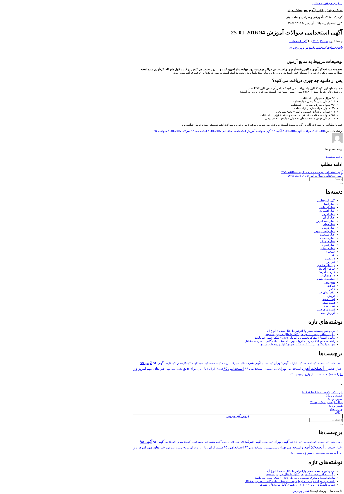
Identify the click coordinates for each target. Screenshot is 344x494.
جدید (173, 369)
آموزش (251, 130)
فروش (331, 295)
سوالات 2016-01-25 (179, 130)
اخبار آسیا (329, 203)
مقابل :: (316, 374)
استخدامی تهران (289, 368)
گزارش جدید (328, 312)
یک (291, 374)
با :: (204, 368)
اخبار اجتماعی (327, 207)
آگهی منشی (215, 363)
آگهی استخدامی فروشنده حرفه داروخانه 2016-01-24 (312, 172)
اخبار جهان (329, 224)
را (338, 374)
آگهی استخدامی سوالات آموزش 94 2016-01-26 (315, 175)
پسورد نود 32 (335, 398)
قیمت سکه (328, 302)
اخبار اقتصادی (327, 210)
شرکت (331, 285)
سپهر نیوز (329, 282)
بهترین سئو (336, 409)
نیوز (310, 374)
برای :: (191, 368)
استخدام (330, 251)
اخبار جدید (335, 368)
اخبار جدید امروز (325, 220)
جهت (168, 369)
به (184, 368)
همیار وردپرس (300, 490)
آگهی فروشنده (228, 363)
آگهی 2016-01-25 (292, 130)
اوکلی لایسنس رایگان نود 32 (326, 402)
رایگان (339, 412)
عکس (331, 289)
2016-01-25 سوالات (314, 130)
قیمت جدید (328, 299)
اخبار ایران (329, 217)
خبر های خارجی (326, 265)
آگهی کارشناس (184, 363)
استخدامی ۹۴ (199, 130)
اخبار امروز (328, 214)
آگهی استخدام (323, 363)
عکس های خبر (326, 292)
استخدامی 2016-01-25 (220, 130)
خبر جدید (330, 258)
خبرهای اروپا (328, 275)
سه (335, 374)
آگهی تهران (281, 363)
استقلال (219, 369)
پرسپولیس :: (299, 374)
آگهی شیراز (239, 363)
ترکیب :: (179, 369)
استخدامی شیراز (271, 369)
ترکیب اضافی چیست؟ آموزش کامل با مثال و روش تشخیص (299, 334)
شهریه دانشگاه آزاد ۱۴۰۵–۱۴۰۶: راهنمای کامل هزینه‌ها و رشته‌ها (297, 344)
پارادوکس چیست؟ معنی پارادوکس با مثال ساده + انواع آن (301, 330)
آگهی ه (194, 363)
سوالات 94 (160, 130)
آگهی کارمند (170, 363)
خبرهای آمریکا (327, 272)
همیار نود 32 (336, 405)
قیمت (323, 374)
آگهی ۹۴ (277, 130)
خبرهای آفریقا (327, 268)
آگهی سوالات (263, 130)
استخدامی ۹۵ (233, 368)
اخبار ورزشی (327, 248)
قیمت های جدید (326, 309)
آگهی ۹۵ (146, 363)
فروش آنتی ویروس (237, 416)
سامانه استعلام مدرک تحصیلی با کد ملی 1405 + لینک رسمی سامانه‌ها (294, 337)
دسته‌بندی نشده (326, 278)
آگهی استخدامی (298, 41)
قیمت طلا (329, 306)
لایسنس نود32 (334, 395)
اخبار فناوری (328, 244)
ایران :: (211, 368)
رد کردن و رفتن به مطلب (327, 3)
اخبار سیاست (327, 234)
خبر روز (330, 261)
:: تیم (340, 363)
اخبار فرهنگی (327, 241)
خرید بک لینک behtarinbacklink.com (322, 392)
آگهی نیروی (203, 363)
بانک (333, 254)
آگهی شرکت (252, 363)
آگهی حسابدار (267, 363)
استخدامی (240, 130)
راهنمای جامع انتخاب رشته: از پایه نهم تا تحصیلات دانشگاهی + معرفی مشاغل (290, 341)
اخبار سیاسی (327, 237)
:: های (334, 363)
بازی (199, 369)
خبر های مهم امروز (151, 368)
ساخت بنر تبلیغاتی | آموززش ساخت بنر (315, 10)
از (326, 368)
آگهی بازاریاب (296, 363)
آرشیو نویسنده (334, 156)
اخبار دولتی (328, 227)
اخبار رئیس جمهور (324, 231)
